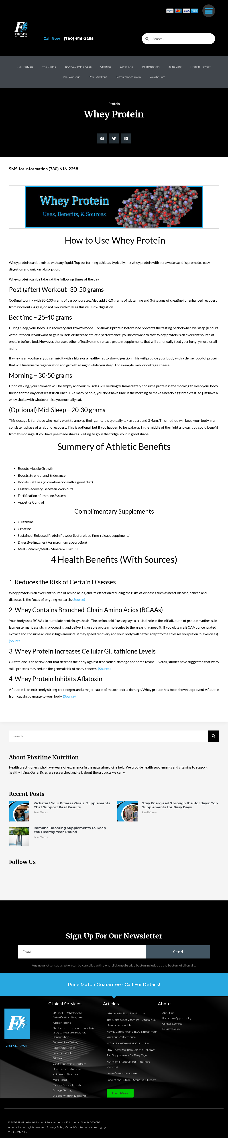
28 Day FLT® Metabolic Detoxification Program (68, 1015)
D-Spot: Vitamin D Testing (69, 1095)
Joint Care (175, 66)
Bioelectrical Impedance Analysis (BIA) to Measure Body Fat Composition (73, 1032)
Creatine (105, 66)
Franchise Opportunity (176, 1018)
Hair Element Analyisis (67, 1069)
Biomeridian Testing (66, 1042)
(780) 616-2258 (15, 1046)
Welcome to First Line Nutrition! (127, 1013)
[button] (208, 10)
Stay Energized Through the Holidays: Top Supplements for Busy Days (180, 805)
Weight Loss (157, 77)
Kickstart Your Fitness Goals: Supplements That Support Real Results (72, 805)
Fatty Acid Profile (64, 1047)
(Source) (78, 599)
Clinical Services (172, 1023)
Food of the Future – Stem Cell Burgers (131, 1080)
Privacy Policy (171, 1029)
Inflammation (151, 66)
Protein (114, 104)
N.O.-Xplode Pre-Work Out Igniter (128, 1043)
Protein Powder (200, 66)
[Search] (213, 736)
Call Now (68, 38)
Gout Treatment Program (69, 1063)
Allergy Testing (62, 1022)
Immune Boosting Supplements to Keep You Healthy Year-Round (70, 830)
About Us (168, 1013)
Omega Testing (62, 1090)
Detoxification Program (122, 1073)
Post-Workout (98, 77)
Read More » (41, 812)
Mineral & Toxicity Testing (68, 1085)
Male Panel (60, 1079)
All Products (25, 66)
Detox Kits (126, 66)
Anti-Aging (49, 66)
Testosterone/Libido (128, 77)
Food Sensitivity (63, 1053)
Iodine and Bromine (65, 1074)
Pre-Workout (71, 77)
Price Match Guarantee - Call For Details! (114, 984)
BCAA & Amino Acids (78, 66)
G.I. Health (59, 1058)
